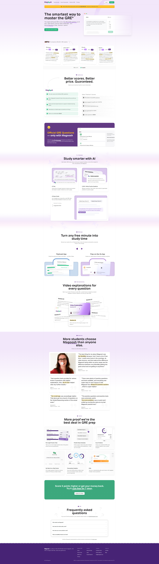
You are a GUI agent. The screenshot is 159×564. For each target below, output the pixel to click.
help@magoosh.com (93, 516)
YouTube (106, 550)
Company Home (99, 550)
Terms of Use (79, 552)
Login (88, 552)
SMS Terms (79, 554)
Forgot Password (90, 554)
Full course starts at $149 (51, 29)
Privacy (78, 556)
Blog (106, 552)
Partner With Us (99, 552)
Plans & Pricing (89, 550)
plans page (94, 539)
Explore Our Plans (79, 493)
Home (78, 550)
